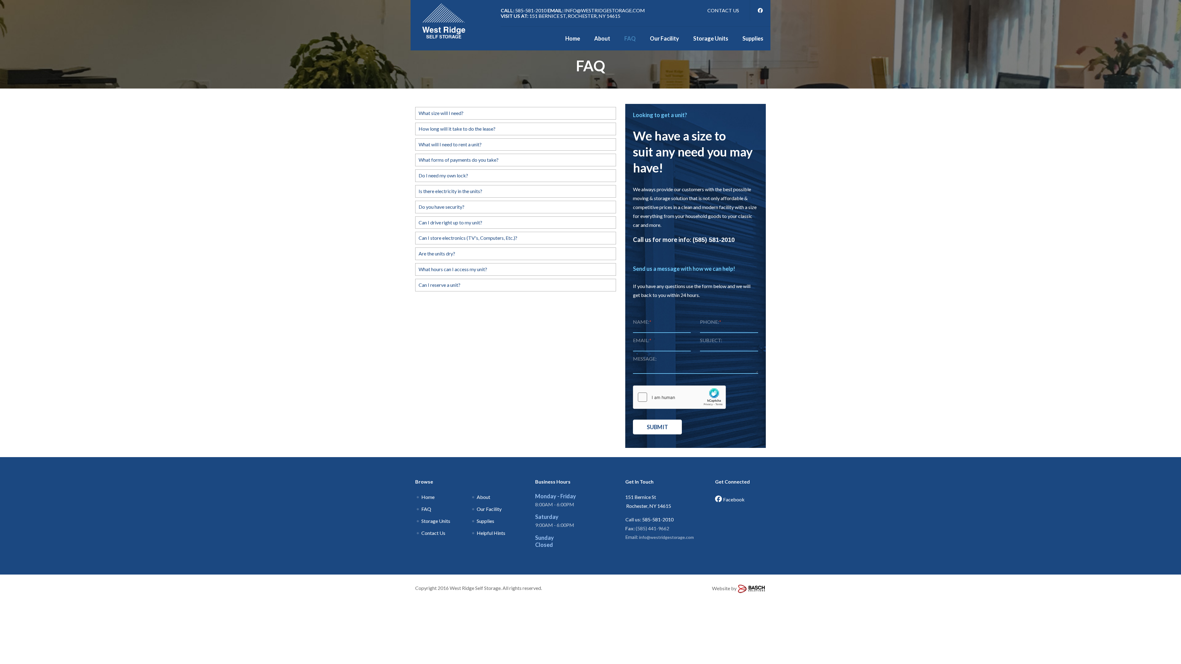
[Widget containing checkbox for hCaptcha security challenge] (679, 397)
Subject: (711, 340)
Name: (642, 322)
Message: (645, 359)
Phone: (710, 322)
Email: (642, 340)
